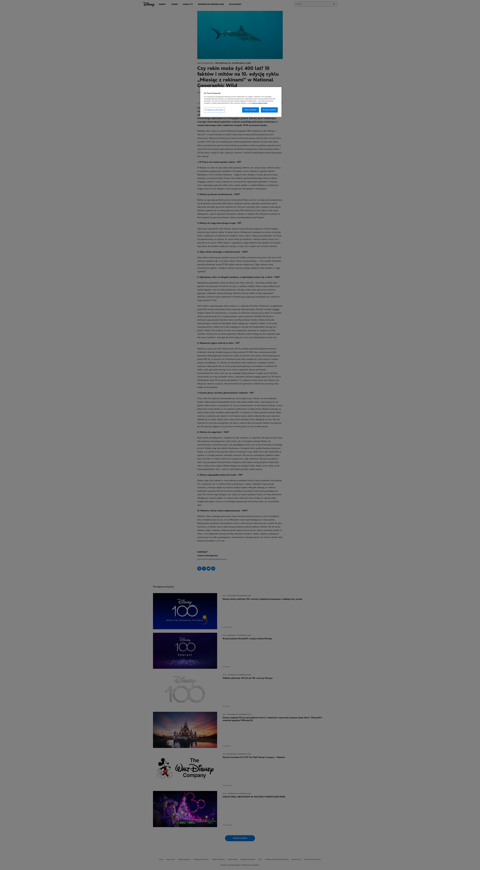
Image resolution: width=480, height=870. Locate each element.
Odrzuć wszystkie (250, 110)
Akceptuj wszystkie (269, 110)
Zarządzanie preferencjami (214, 110)
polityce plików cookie (259, 103)
